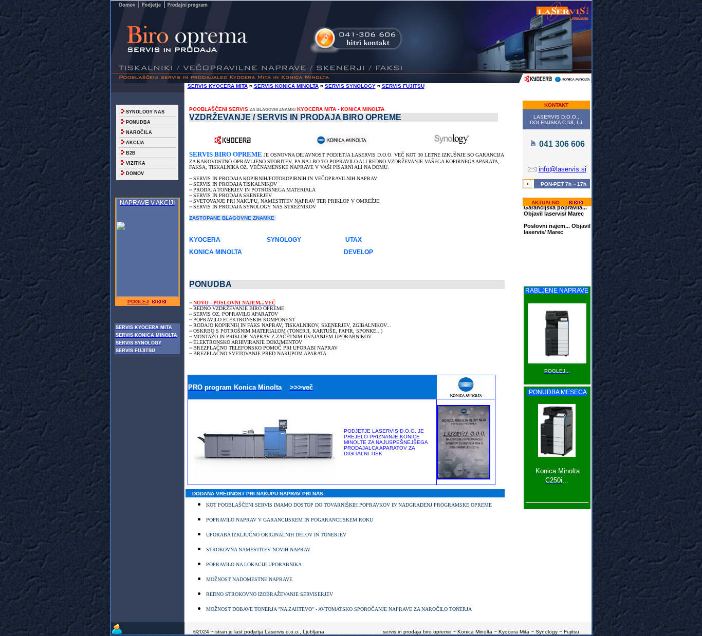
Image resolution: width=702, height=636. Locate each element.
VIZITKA (135, 163)
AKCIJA (135, 142)
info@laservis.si (562, 169)
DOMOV (135, 173)
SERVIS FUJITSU (403, 86)
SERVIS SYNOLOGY (350, 86)
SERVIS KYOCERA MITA (218, 86)
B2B (131, 153)
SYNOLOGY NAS (145, 111)
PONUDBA (138, 122)
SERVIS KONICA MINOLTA (286, 86)
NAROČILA (139, 132)
